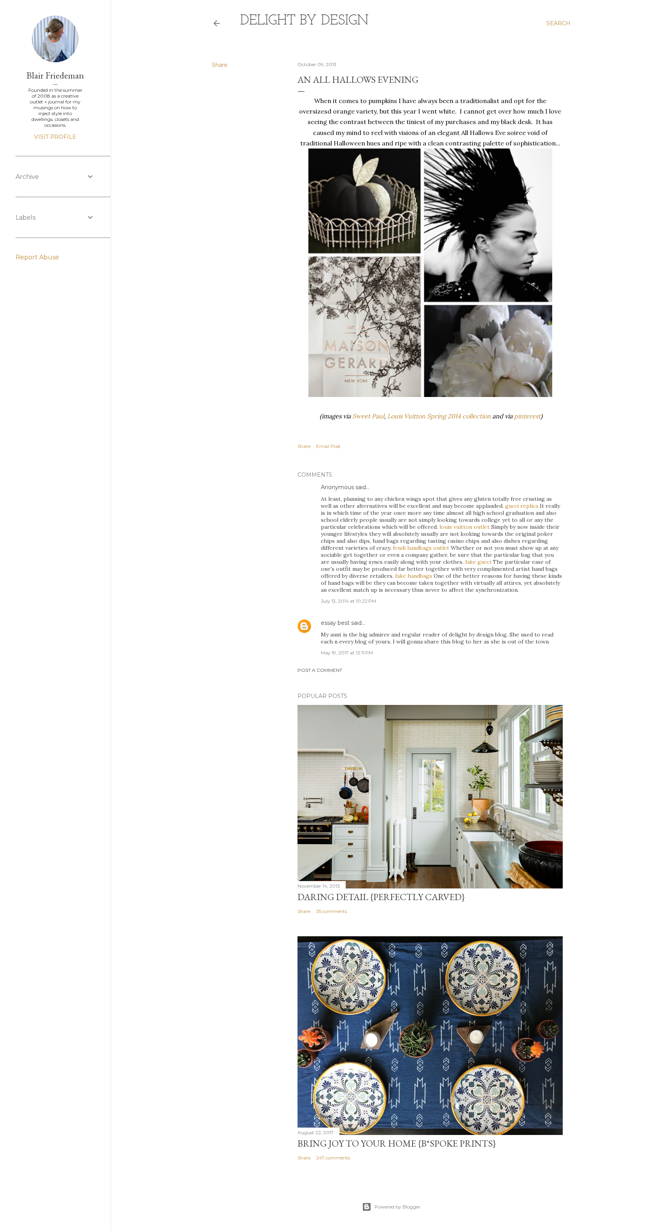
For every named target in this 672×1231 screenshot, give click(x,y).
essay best (335, 622)
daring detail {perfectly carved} (381, 897)
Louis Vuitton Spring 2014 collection (439, 416)
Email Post (328, 446)
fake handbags (413, 575)
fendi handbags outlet (421, 547)
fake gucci (478, 561)
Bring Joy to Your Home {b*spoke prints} (397, 1143)
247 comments (333, 1158)
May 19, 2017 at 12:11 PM (347, 653)
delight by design (304, 21)
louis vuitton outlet (464, 526)
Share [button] (220, 64)
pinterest (527, 416)
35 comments (331, 911)
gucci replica (521, 505)
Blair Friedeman (55, 75)
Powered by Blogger (397, 1207)
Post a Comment (320, 670)
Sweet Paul (368, 416)
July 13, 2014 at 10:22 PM (348, 601)
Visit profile (55, 136)
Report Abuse (37, 257)
